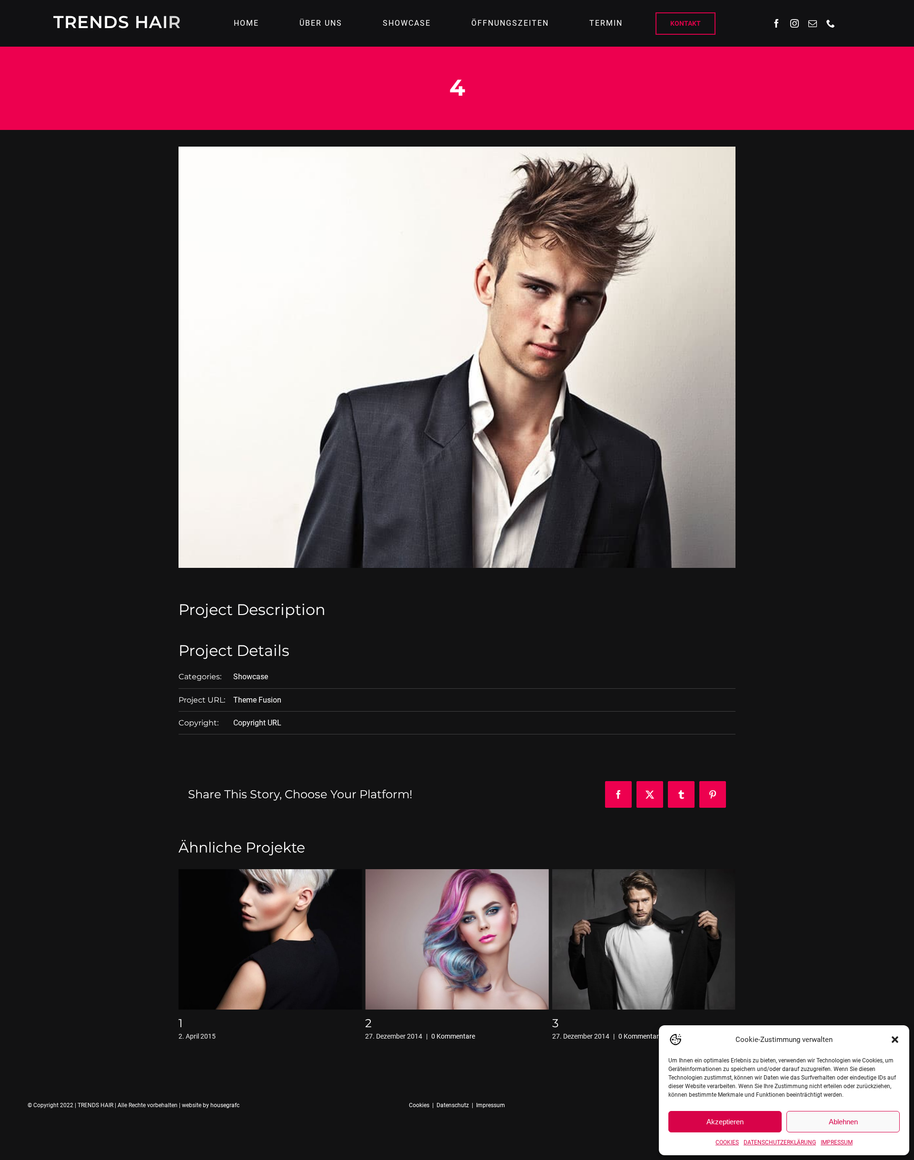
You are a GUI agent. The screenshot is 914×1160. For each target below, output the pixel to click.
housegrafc (224, 1105)
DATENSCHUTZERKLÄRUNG (780, 1142)
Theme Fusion (257, 699)
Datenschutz (453, 1105)
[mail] (812, 23)
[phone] (830, 23)
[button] (895, 1039)
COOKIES (727, 1142)
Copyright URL (257, 722)
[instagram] (794, 23)
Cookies (419, 1105)
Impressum (490, 1105)
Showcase (250, 676)
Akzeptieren (725, 1122)
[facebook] (776, 23)
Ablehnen (843, 1122)
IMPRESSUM (837, 1142)
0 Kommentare (266, 1036)
